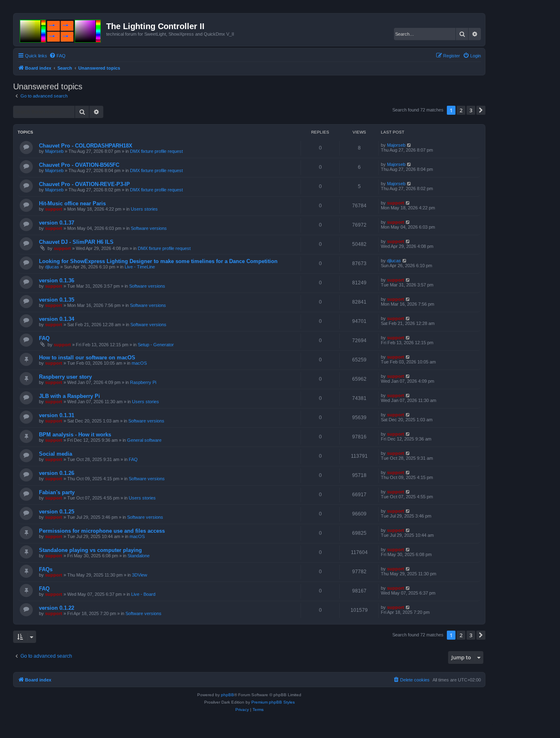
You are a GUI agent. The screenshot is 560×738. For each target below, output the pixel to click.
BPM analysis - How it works (75, 434)
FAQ (44, 338)
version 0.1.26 (56, 473)
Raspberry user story (65, 377)
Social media (55, 454)
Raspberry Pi (143, 382)
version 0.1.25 (56, 512)
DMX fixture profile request (156, 151)
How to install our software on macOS (87, 357)
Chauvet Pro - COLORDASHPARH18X (85, 146)
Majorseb (54, 151)
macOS (139, 363)
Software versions (149, 228)
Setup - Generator (156, 344)
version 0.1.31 (56, 415)
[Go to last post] (409, 145)
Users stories (144, 209)
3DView (139, 574)
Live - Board (143, 594)
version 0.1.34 (56, 319)
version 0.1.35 (56, 300)
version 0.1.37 (56, 223)
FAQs (45, 569)
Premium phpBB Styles (273, 702)
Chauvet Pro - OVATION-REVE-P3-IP (84, 184)
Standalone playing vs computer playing (90, 550)
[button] (480, 110)
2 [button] (461, 110)
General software (144, 440)
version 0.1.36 (56, 280)
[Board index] (61, 29)
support (53, 209)
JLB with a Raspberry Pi (69, 396)
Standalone (138, 555)
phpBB (227, 695)
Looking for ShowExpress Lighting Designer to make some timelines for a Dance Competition (158, 261)
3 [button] (470, 110)
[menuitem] (57, 56)
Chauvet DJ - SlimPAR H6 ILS (76, 242)
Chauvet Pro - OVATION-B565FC (79, 165)
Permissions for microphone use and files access (102, 531)
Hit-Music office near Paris (72, 203)
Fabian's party (57, 492)
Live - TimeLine (140, 266)
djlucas (52, 266)
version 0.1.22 (56, 608)
